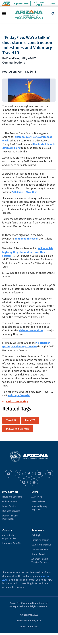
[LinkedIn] (49, 474)
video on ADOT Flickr (31, 330)
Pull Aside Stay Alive (17, 428)
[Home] (29, 15)
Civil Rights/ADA (29, 614)
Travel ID (11, 420)
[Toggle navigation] (4, 13)
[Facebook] (29, 474)
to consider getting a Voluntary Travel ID (26, 344)
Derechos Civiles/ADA (29, 620)
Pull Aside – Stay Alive (24, 192)
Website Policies (29, 626)
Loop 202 (30, 420)
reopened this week (26, 238)
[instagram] (24, 482)
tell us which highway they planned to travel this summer (27, 252)
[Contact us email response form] (34, 482)
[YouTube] (8, 474)
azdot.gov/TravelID (19, 395)
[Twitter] (19, 474)
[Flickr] (39, 474)
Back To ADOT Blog (17, 401)
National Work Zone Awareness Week (27, 138)
